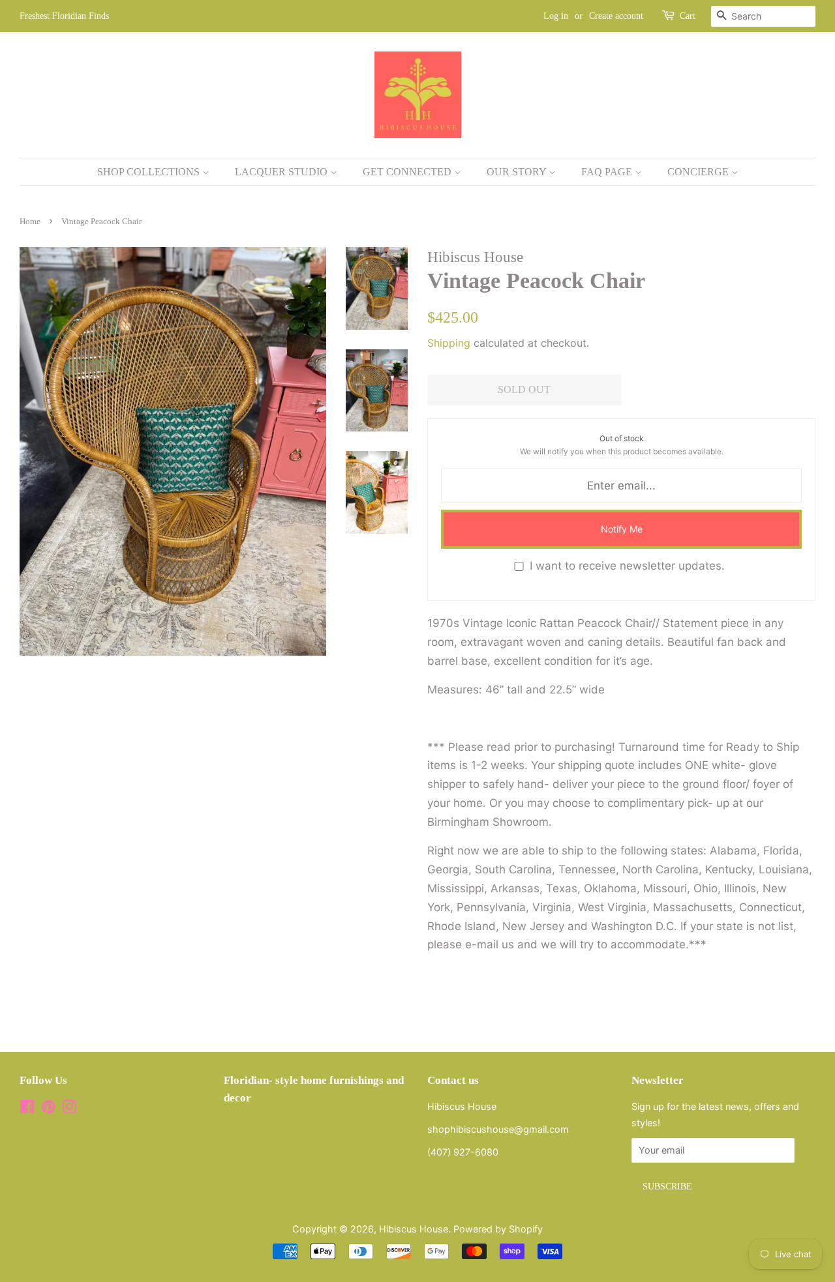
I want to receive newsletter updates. (627, 565)
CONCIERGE (699, 171)
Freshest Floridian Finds (64, 16)
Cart (687, 16)
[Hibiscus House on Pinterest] (48, 1108)
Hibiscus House (413, 1228)
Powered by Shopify (498, 1228)
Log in (555, 16)
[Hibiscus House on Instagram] (69, 1108)
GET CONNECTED (408, 171)
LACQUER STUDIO (282, 171)
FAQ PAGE (608, 171)
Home (30, 221)
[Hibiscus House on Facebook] (27, 1108)
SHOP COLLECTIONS (149, 171)
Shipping (448, 342)
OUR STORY (518, 171)
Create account (616, 16)
